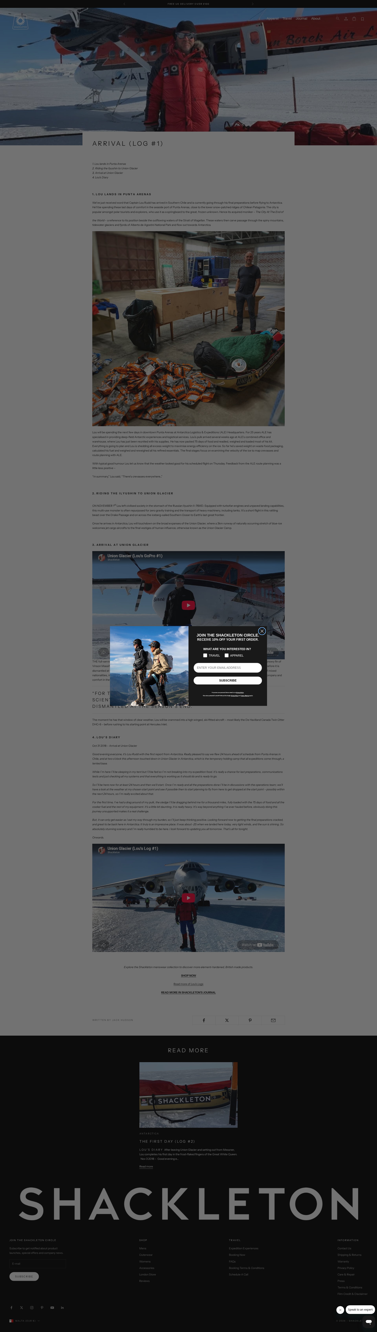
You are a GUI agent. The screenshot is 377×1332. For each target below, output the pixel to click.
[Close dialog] (262, 631)
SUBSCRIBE (228, 680)
